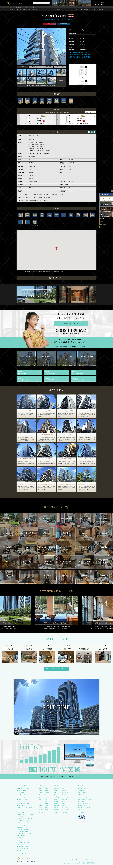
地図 (93, 9)
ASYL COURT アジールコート (24, 835)
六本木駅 (56, 790)
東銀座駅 (56, 807)
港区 (40, 788)
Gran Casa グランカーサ (22, 831)
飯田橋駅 (64, 799)
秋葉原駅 (64, 812)
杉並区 (46, 805)
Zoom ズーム (20, 844)
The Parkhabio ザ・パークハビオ (24, 794)
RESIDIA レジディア (21, 790)
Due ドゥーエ (20, 816)
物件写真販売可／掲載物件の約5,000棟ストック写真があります (42, 85)
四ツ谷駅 (64, 801)
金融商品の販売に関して (84, 805)
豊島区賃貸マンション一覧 (21, 7)
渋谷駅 (64, 788)
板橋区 (40, 807)
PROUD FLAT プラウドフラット (24, 797)
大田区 (40, 801)
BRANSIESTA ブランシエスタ (24, 833)
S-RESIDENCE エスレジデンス (24, 822)
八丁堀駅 (56, 810)
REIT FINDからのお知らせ (84, 807)
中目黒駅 (64, 807)
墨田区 (40, 799)
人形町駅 (56, 803)
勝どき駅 (56, 801)
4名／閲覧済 (57, 9)
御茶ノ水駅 (65, 810)
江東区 (46, 790)
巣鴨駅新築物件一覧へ (22, 372)
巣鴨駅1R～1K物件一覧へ (50, 372)
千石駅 (37, 146)
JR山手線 (31, 142)
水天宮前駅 (56, 805)
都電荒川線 (31, 148)
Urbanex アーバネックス (22, 801)
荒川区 (46, 803)
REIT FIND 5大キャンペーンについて (86, 788)
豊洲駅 (64, 794)
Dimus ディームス (21, 810)
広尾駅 (55, 794)
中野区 (40, 805)
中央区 (46, 788)
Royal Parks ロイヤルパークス (24, 827)
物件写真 (78, 9)
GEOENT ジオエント (21, 851)
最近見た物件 (102, 200)
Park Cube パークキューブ (23, 799)
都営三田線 (31, 144)
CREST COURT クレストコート (24, 829)
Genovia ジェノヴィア (22, 825)
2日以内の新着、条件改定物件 (85, 799)
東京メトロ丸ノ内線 (34, 150)
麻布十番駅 (56, 788)
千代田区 (47, 792)
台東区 (46, 797)
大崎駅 (64, 805)
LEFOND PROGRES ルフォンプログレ (25, 803)
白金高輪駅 (56, 797)
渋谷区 (40, 790)
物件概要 (86, 9)
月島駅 (55, 812)
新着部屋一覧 (81, 794)
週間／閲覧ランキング (83, 790)
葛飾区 (46, 810)
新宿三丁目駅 (65, 797)
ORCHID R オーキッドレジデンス (24, 807)
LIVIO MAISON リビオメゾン (23, 846)
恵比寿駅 (64, 790)
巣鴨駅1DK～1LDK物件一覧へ (51, 379)
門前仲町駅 (65, 792)
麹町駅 (64, 803)
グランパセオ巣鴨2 (33, 7)
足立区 (40, 810)
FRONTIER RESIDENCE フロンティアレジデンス (26, 839)
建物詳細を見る (23, 94)
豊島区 (33, 139)
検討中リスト (81, 801)
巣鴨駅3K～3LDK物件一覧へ (78, 379)
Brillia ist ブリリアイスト (22, 812)
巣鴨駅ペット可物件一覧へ (23, 379)
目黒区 (46, 794)
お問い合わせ (69, 323)
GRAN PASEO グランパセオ (23, 820)
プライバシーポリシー (83, 803)
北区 (40, 803)
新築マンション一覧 (82, 797)
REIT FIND (12, 7)
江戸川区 (41, 812)
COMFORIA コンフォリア (23, 792)
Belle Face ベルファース (22, 848)
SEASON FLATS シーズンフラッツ (25, 814)
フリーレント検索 (82, 792)
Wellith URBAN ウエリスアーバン (24, 842)
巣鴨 (36, 139)
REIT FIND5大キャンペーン (56, 669)
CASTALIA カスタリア (22, 805)
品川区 (40, 794)
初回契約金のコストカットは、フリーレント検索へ (56, 776)
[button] (83, 611)
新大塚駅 (42, 150)
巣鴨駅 (36, 142)
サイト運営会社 (82, 346)
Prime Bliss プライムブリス (23, 853)
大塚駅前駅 (38, 148)
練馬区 (46, 807)
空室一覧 (99, 9)
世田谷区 (47, 799)
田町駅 (55, 799)
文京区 (40, 797)
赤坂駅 (55, 792)
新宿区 (40, 792)
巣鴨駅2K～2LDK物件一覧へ (78, 372)
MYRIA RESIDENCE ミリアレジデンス (25, 818)
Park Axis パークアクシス (23, 788)
